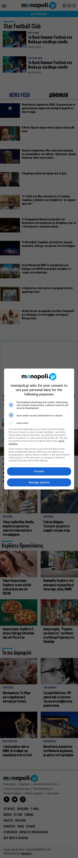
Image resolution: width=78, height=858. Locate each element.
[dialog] (39, 429)
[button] (39, 423)
